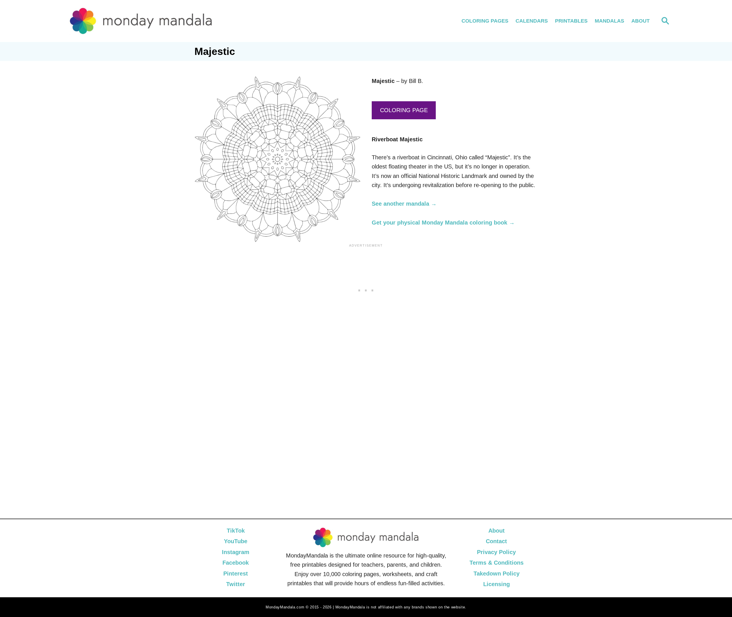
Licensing (496, 584)
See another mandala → (404, 204)
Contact (496, 541)
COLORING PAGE (404, 110)
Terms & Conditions (497, 563)
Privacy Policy (496, 552)
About (496, 530)
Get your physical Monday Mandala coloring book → (443, 222)
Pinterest (235, 573)
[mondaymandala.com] (141, 21)
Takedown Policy (497, 573)
